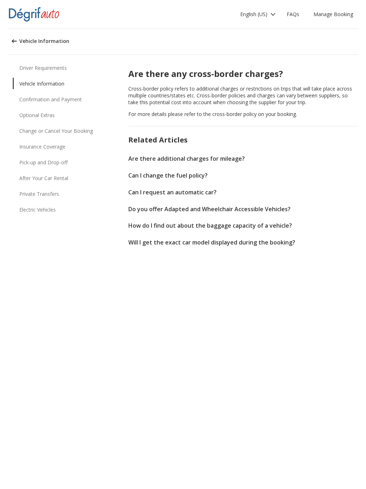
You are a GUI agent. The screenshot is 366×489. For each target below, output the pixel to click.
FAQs (293, 14)
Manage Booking (333, 14)
